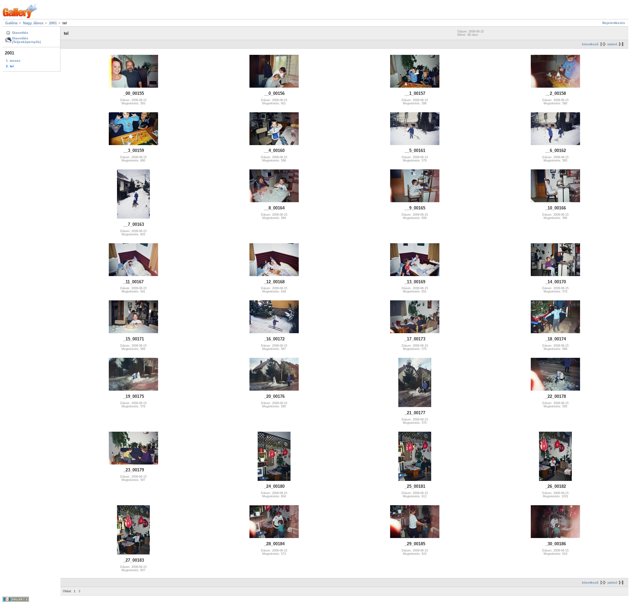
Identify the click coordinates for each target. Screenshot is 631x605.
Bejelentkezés (613, 23)
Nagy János (33, 23)
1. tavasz (13, 60)
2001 (53, 23)
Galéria (11, 23)
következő (590, 44)
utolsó (612, 44)
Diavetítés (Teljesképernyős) (26, 40)
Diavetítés (20, 32)
